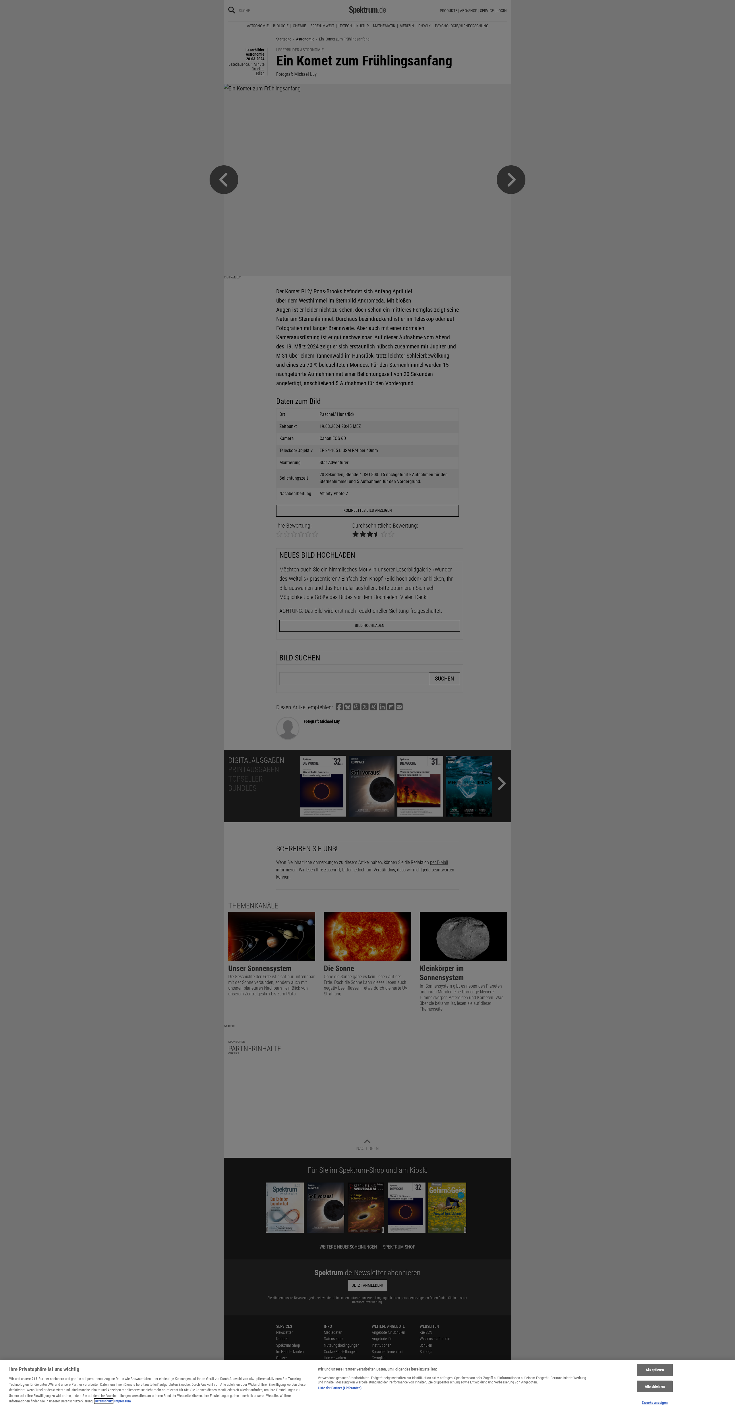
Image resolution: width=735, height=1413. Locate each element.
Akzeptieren (655, 1370)
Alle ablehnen (655, 1386)
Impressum (122, 1401)
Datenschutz (104, 1401)
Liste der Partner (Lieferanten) (339, 1388)
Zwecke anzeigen (655, 1402)
